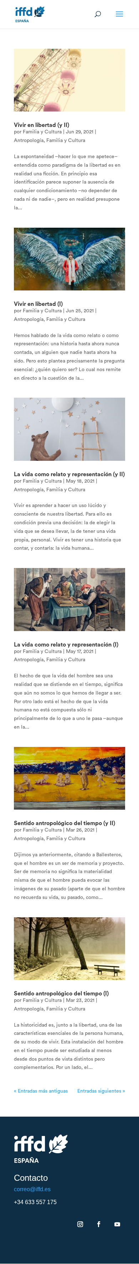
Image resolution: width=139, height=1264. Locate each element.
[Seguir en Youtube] (117, 1224)
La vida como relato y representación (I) (66, 645)
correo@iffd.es (32, 1189)
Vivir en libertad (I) (38, 304)
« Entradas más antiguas (41, 1091)
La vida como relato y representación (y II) (69, 474)
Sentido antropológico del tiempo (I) (61, 993)
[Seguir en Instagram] (80, 1224)
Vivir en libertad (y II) (41, 125)
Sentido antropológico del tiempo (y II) (64, 823)
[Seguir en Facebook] (99, 1224)
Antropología (28, 140)
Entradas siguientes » (101, 1091)
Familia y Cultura (42, 131)
